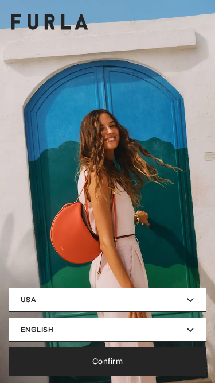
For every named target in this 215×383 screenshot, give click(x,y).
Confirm (107, 361)
